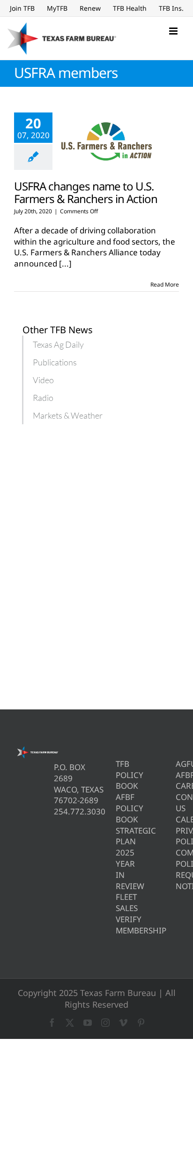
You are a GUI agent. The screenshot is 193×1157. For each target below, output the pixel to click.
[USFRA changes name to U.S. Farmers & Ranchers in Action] (106, 141)
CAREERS (177, 785)
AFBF (177, 775)
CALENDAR (177, 819)
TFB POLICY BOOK (117, 775)
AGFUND (177, 763)
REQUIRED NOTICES (177, 880)
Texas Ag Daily (58, 344)
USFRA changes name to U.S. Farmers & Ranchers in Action (85, 192)
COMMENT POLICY (177, 858)
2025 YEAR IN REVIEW (117, 869)
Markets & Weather (68, 415)
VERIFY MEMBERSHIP (117, 925)
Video (43, 380)
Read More (164, 284)
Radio (43, 398)
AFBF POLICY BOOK (117, 808)
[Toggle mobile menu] (174, 31)
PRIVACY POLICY (177, 836)
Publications (55, 362)
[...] (65, 263)
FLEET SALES (117, 902)
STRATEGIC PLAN (117, 836)
